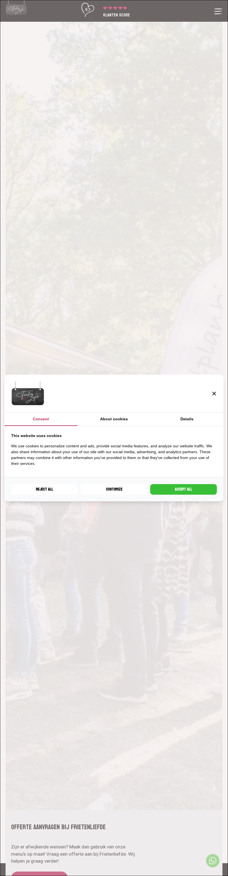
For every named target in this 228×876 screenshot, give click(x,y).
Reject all (44, 489)
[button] (214, 393)
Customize (114, 489)
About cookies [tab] (114, 419)
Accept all (183, 489)
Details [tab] (187, 419)
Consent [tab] (41, 419)
